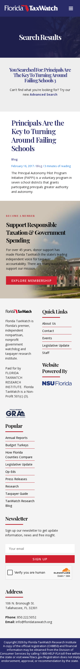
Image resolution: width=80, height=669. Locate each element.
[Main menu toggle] (71, 8)
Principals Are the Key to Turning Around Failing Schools (37, 135)
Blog (14, 159)
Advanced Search (43, 94)
